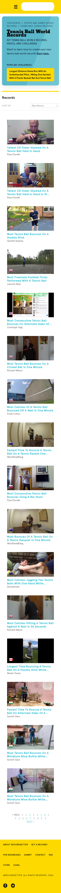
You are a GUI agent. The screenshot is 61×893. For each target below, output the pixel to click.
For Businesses (12, 855)
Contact (40, 855)
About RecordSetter (15, 845)
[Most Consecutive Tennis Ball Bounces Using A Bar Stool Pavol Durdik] (30, 478)
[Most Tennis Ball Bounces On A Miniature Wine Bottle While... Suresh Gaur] (30, 737)
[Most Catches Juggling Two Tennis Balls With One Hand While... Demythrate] (30, 564)
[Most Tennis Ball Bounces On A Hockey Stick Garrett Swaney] (30, 218)
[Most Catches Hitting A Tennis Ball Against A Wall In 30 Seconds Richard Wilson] (30, 608)
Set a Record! (39, 845)
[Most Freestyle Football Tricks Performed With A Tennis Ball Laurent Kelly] (30, 262)
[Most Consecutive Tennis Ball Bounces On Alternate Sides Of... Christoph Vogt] (30, 305)
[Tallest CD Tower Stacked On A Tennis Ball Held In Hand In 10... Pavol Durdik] (30, 175)
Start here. (43, 53)
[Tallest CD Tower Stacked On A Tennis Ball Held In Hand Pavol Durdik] (30, 132)
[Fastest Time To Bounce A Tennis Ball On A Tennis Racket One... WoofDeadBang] (30, 435)
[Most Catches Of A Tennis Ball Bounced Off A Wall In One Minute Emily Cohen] (30, 391)
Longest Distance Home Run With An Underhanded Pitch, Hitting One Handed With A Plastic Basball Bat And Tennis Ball (30, 74)
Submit (28, 855)
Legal (16, 865)
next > (31, 821)
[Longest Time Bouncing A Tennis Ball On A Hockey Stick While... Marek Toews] (30, 651)
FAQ (51, 855)
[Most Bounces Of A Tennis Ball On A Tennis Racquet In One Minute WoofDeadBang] (30, 521)
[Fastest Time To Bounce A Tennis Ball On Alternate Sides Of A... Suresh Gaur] (30, 694)
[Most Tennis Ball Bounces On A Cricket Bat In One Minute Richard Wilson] (30, 348)
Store (6, 865)
